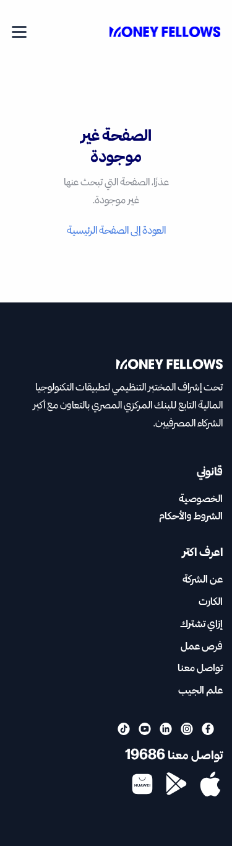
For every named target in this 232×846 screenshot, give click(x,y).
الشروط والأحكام (191, 517)
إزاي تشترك (201, 624)
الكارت (211, 602)
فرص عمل (202, 647)
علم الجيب (200, 691)
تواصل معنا (200, 668)
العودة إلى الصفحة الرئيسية (116, 231)
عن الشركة (203, 580)
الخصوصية (201, 499)
